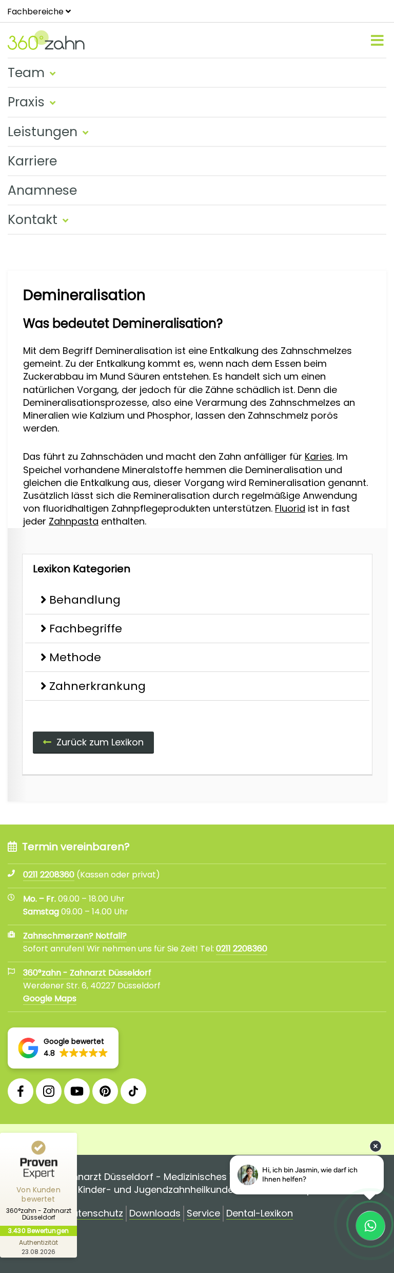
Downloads (155, 1214)
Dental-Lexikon (259, 1214)
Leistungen (42, 132)
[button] (63, 1048)
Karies (318, 456)
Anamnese (42, 190)
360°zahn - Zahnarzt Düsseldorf (87, 973)
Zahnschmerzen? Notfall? (75, 936)
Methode (75, 657)
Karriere (32, 161)
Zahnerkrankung (97, 686)
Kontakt (32, 220)
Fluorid (290, 508)
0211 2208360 (241, 948)
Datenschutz (94, 1214)
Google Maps (49, 998)
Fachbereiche (35, 11)
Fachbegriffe (85, 628)
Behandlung (85, 600)
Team (26, 73)
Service (203, 1214)
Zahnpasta (73, 521)
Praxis (26, 102)
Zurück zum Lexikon (100, 742)
